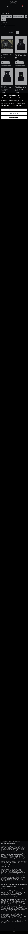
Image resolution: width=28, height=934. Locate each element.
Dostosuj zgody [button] (14, 113)
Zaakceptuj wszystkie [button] (14, 117)
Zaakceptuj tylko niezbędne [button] (14, 109)
